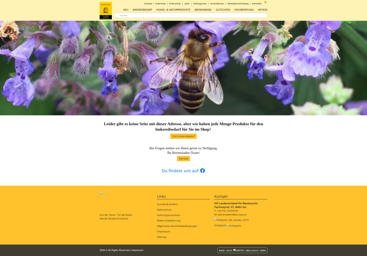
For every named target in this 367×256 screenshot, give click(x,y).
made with (226, 250)
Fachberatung (244, 9)
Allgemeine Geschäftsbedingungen (177, 226)
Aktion (262, 9)
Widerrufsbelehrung (168, 220)
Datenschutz (164, 209)
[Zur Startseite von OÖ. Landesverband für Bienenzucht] (106, 10)
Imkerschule (175, 3)
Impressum (163, 231)
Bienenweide (203, 9)
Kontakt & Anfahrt (167, 204)
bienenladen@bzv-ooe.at (232, 214)
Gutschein (223, 9)
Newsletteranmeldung (238, 3)
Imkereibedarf (142, 9)
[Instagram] (182, 250)
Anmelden (256, 3)
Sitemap (161, 237)
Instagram (220, 225)
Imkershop (161, 3)
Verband (148, 3)
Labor (187, 3)
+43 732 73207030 (227, 210)
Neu (125, 9)
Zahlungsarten (200, 3)
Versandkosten (217, 3)
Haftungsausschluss (168, 215)
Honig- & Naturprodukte (173, 9)
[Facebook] (179, 250)
